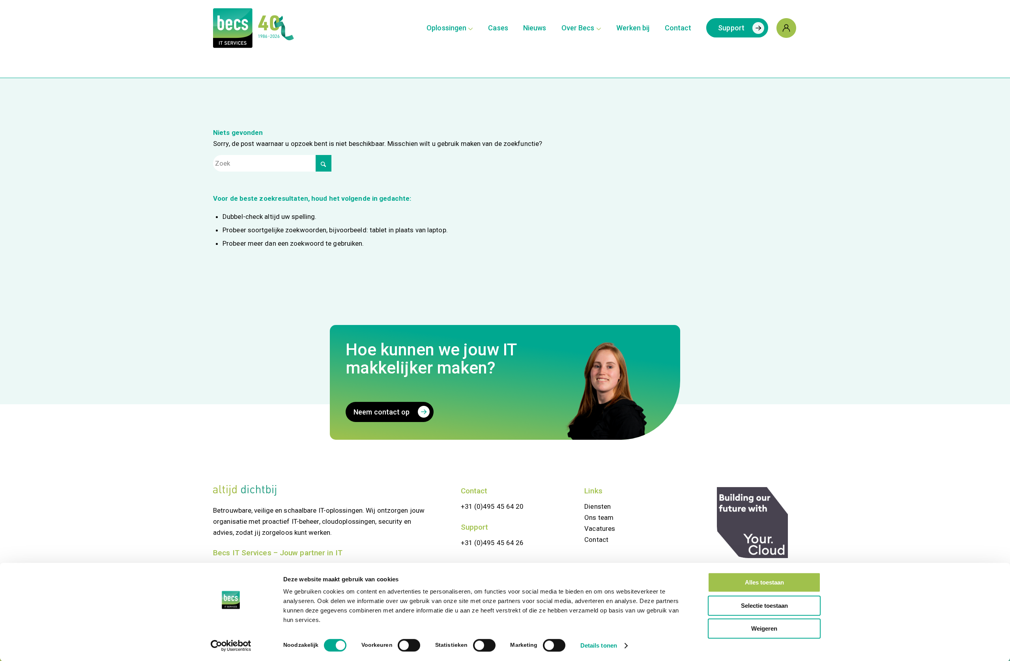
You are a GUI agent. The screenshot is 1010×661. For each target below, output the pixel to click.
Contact (474, 490)
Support (474, 527)
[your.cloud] (752, 522)
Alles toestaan (764, 582)
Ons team (598, 517)
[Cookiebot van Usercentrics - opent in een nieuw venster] (231, 646)
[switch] (409, 645)
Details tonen (598, 645)
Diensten (597, 506)
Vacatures (599, 528)
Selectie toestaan (764, 605)
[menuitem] (450, 28)
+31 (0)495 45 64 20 (492, 506)
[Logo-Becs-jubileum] (268, 28)
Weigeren (764, 628)
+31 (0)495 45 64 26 (492, 543)
